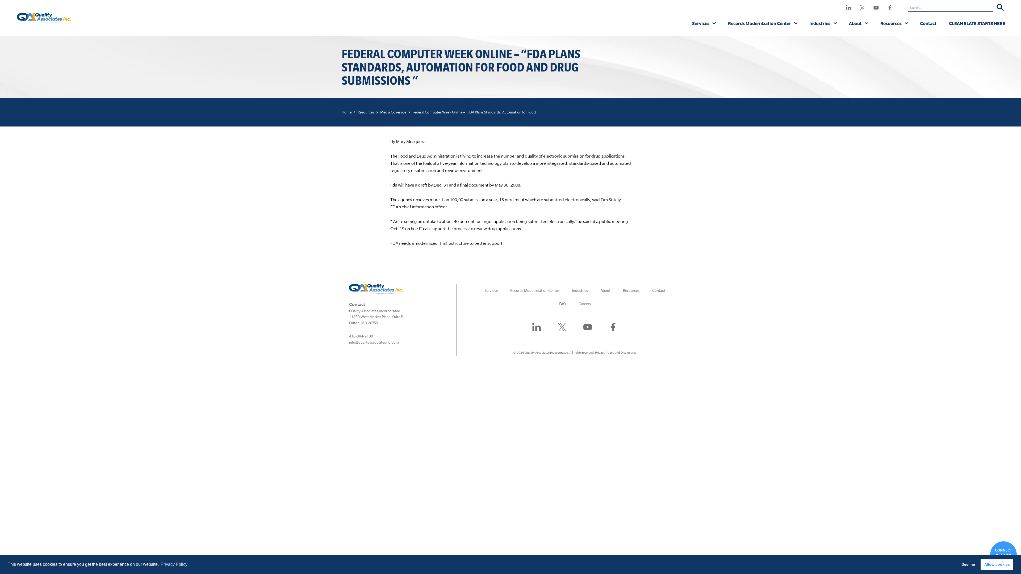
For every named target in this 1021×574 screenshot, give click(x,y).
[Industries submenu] (835, 24)
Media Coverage (393, 112)
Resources (891, 23)
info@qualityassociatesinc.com (374, 342)
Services (700, 23)
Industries (819, 23)
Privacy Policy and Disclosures (615, 352)
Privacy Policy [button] (174, 564)
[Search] (1000, 8)
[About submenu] (866, 24)
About (855, 23)
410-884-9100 (361, 336)
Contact (928, 23)
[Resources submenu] (906, 24)
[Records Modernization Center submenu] (796, 24)
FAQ (562, 304)
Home (347, 112)
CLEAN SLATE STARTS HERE (977, 23)
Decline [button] (968, 564)
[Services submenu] (714, 24)
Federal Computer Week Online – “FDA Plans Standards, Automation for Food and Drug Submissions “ (493, 112)
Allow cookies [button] (997, 564)
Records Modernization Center (759, 23)
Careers (585, 304)
